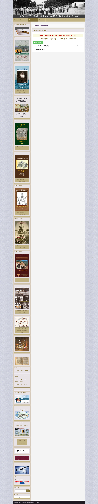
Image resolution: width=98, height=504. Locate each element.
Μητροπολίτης (32, 19)
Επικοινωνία (68, 19)
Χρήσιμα (60, 19)
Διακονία (41, 19)
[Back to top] (95, 501)
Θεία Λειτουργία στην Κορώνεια (21, 389)
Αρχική (16, 19)
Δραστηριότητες (51, 19)
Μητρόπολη (23, 19)
